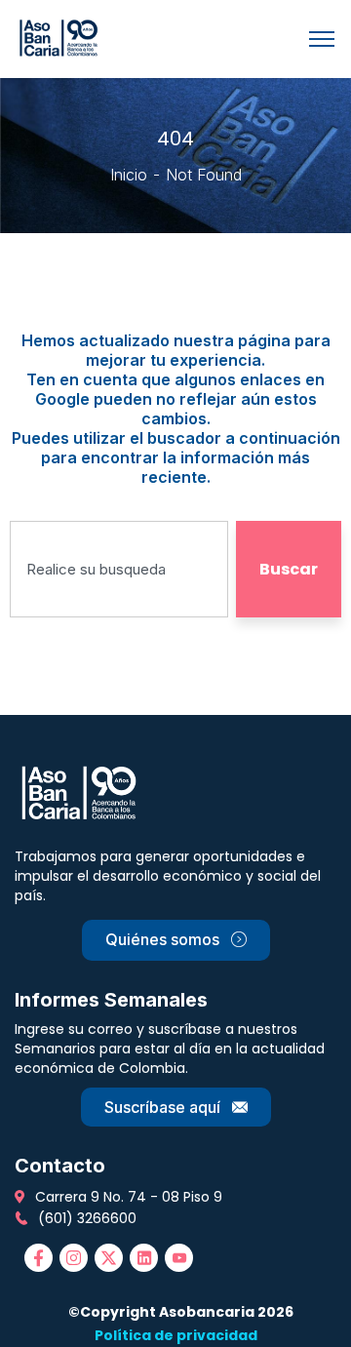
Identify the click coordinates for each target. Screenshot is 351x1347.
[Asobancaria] (62, 37)
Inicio (128, 174)
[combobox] (119, 569)
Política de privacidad (176, 1335)
